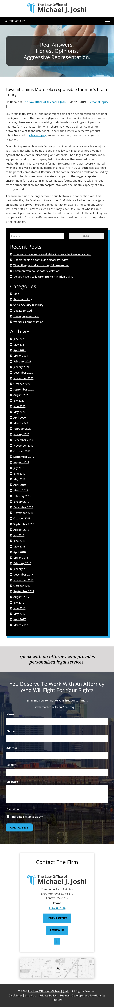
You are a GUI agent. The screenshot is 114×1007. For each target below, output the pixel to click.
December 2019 (23, 440)
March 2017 (20, 625)
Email (11, 765)
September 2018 (23, 524)
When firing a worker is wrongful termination (41, 265)
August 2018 (21, 529)
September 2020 (23, 389)
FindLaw (57, 1000)
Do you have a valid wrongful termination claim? (43, 276)
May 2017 (19, 614)
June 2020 (19, 406)
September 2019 (23, 456)
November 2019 (23, 445)
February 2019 (22, 496)
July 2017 (18, 602)
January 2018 (21, 569)
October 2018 (21, 518)
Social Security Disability (28, 305)
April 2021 (19, 350)
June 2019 (19, 473)
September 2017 (23, 591)
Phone (10, 731)
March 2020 (20, 423)
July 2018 (18, 535)
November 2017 (23, 580)
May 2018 (19, 546)
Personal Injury (98, 102)
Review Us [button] (57, 930)
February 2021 (22, 361)
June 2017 (19, 608)
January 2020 (21, 434)
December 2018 (23, 507)
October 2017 (21, 586)
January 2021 (21, 367)
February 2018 (22, 563)
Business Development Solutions (81, 995)
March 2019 (20, 490)
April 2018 (19, 552)
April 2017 (19, 619)
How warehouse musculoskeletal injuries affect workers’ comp (52, 254)
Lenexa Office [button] (57, 918)
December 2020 (23, 372)
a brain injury (37, 135)
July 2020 (18, 400)
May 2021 (19, 344)
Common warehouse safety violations (37, 271)
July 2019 (18, 468)
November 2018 (23, 513)
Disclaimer (13, 809)
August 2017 (21, 597)
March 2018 (20, 558)
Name (10, 714)
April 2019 (19, 485)
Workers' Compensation (28, 322)
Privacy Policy (48, 995)
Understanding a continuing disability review (40, 260)
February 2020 (22, 428)
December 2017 (23, 574)
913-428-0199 (18, 21)
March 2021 (20, 356)
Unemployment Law (26, 316)
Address (11, 748)
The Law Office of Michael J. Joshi (44, 102)
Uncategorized (22, 310)
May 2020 (19, 412)
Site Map (30, 995)
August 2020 (21, 395)
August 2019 (21, 462)
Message (12, 782)
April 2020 (19, 417)
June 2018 (19, 541)
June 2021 (19, 339)
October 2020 (21, 384)
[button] (108, 21)
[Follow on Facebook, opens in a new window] (57, 941)
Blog (16, 294)
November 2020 (23, 378)
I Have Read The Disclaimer (27, 816)
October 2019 (21, 451)
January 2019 (21, 501)
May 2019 (19, 479)
